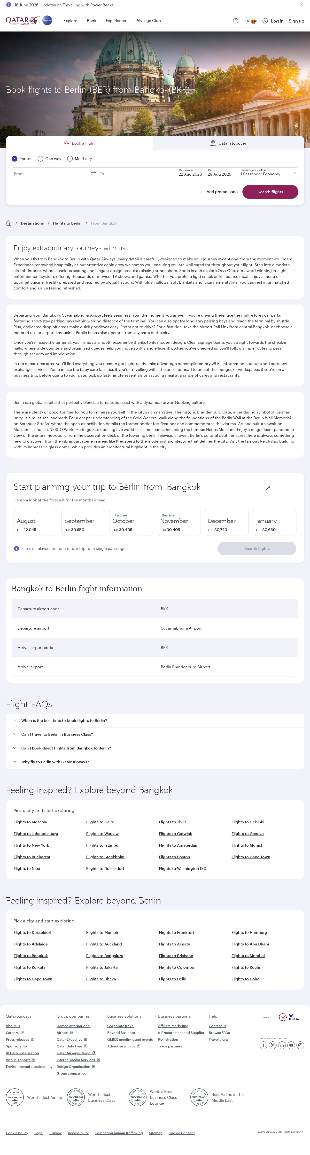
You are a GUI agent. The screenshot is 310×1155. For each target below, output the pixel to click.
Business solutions (124, 1016)
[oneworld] (47, 21)
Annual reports (18, 1060)
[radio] (35, 522)
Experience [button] (116, 20)
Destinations (32, 223)
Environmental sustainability (29, 1066)
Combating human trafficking (119, 1133)
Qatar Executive (69, 1039)
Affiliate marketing (173, 1026)
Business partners (174, 1016)
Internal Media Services (76, 1060)
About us (13, 1026)
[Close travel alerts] (301, 5)
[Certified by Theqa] (281, 1020)
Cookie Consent (182, 1133)
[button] (158, 720)
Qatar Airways (18, 1016)
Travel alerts (219, 1039)
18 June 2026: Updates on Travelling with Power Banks (64, 4)
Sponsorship (16, 1046)
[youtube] (291, 1045)
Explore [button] (70, 20)
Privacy (55, 1133)
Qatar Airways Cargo (74, 1053)
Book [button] (91, 20)
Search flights (257, 548)
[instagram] (300, 1045)
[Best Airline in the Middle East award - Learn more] (199, 1097)
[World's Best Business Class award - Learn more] (76, 1097)
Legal (38, 1133)
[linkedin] (282, 1045)
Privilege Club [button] (148, 20)
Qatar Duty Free (69, 1046)
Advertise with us (121, 1046)
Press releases (17, 1039)
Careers (12, 1032)
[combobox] (215, 487)
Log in (277, 20)
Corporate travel (120, 1026)
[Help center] (236, 21)
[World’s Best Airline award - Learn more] (15, 1097)
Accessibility (78, 1133)
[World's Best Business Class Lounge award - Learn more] (138, 1097)
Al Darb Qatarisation (22, 1053)
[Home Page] (9, 223)
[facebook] (263, 1045)
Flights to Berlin (67, 223)
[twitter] (273, 1045)
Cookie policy (17, 1133)
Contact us (217, 1026)
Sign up (296, 20)
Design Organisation (73, 1066)
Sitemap (156, 1133)
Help (213, 1016)
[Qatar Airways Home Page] (23, 21)
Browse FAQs (219, 1032)
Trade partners (170, 1046)
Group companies (73, 1016)
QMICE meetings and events (130, 1039)
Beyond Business (121, 1032)
